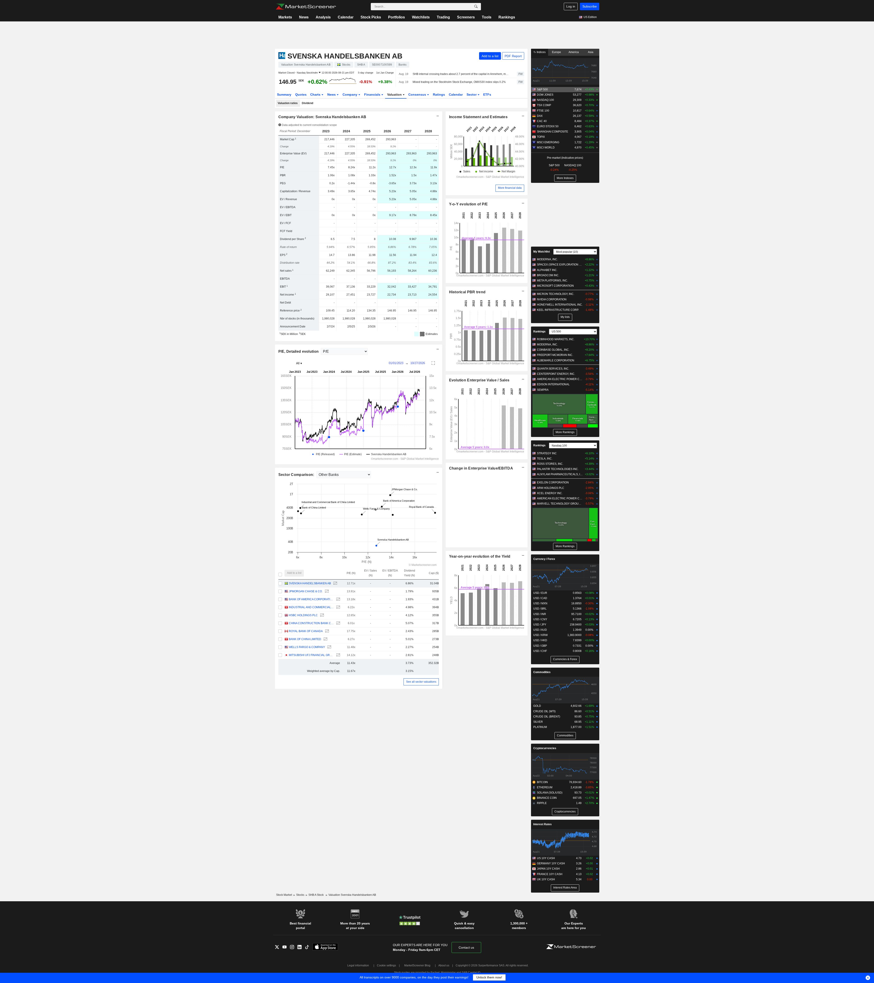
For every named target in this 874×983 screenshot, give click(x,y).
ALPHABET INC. (547, 270)
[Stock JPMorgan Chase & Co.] (326, 591)
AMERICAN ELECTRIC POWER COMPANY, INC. (560, 379)
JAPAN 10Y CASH (548, 868)
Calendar (345, 17)
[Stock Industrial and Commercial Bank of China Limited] (337, 607)
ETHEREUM (544, 787)
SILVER (538, 721)
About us (443, 965)
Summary (284, 94)
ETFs (487, 94)
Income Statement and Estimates (478, 117)
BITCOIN (542, 782)
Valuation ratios (288, 103)
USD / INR (539, 614)
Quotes (301, 94)
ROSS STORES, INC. (550, 463)
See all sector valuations (421, 681)
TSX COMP (544, 105)
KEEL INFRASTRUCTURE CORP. (558, 309)
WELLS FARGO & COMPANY (307, 647)
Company (350, 94)
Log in (570, 6)
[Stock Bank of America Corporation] (337, 599)
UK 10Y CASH (546, 879)
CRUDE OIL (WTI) (544, 711)
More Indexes (565, 178)
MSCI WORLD (546, 147)
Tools (486, 17)
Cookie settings (386, 965)
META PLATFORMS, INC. (552, 280)
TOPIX (541, 136)
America (574, 52)
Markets (285, 17)
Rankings (506, 17)
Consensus (417, 94)
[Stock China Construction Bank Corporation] (337, 623)
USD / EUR (540, 593)
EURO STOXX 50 (548, 126)
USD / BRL (540, 608)
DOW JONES (545, 94)
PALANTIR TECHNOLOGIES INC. (558, 469)
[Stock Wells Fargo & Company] (328, 647)
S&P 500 (542, 89)
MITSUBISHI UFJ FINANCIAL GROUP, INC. (311, 655)
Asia (590, 52)
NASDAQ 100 (545, 100)
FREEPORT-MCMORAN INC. (555, 355)
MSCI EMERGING (548, 142)
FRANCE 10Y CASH (549, 874)
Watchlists (421, 17)
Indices (541, 52)
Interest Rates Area (565, 887)
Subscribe (589, 6)
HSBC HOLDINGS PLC (303, 615)
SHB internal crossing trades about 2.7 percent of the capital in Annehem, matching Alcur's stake (461, 74)
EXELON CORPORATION (553, 482)
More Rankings (565, 432)
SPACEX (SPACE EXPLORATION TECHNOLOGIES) (560, 264)
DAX (540, 115)
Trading (443, 17)
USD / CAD (540, 598)
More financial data (510, 187)
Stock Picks (371, 17)
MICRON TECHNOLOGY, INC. (555, 294)
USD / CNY (540, 619)
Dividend (307, 103)
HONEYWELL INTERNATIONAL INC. (560, 304)
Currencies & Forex (565, 659)
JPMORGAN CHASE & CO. (306, 591)
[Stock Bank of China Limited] (325, 639)
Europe (556, 52)
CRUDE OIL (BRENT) (546, 716)
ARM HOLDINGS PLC (550, 488)
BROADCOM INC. (548, 275)
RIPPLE (542, 803)
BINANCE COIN (547, 797)
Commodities (542, 672)
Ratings (439, 94)
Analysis (323, 17)
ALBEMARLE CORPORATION (555, 360)
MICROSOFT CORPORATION (555, 285)
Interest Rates (542, 824)
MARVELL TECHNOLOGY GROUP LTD (560, 503)
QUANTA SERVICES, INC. (553, 368)
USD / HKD (540, 640)
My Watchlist (541, 251)
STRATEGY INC (547, 453)
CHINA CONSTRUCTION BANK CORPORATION (311, 623)
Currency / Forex (544, 559)
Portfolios (396, 17)
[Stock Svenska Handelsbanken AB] (334, 583)
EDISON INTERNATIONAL (553, 384)
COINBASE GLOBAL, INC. (553, 349)
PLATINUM (540, 727)
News (304, 17)
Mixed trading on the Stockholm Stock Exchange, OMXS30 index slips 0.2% (459, 82)
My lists (565, 317)
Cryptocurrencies (544, 748)
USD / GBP (540, 645)
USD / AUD (540, 629)
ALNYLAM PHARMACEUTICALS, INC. (560, 474)
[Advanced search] (476, 6)
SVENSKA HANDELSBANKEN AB (310, 583)
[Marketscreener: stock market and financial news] (306, 6)
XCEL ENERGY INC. (550, 493)
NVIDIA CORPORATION (552, 299)
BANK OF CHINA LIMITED (305, 639)
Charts (315, 94)
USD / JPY (539, 624)
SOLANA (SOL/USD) (549, 792)
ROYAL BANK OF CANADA (306, 631)
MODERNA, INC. (547, 259)
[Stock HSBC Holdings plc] (321, 615)
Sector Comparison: (296, 475)
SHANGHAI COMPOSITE (552, 131)
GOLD (537, 705)
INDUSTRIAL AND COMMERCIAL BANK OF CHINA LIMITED (311, 607)
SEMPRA (543, 389)
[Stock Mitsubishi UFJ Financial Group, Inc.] (337, 655)
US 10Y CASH (546, 858)
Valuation (395, 94)
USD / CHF (540, 651)
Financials (372, 94)
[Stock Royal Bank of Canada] (326, 631)
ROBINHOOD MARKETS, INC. (555, 339)
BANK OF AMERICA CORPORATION (311, 599)
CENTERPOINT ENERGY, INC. (556, 373)
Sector (472, 94)
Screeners (466, 17)
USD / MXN (540, 603)
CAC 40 (542, 121)
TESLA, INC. (544, 458)
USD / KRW (540, 635)
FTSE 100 (543, 110)
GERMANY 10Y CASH (551, 863)
